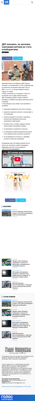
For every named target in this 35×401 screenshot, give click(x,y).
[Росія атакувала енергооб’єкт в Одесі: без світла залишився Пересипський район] (6, 212)
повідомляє (8, 89)
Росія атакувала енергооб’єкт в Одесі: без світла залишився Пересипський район (22, 213)
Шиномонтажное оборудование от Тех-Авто (16, 386)
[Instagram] (22, 2)
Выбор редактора (16, 270)
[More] (25, 58)
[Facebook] (20, 2)
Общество (5, 52)
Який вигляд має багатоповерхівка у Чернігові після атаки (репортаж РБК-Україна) (22, 285)
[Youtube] (28, 2)
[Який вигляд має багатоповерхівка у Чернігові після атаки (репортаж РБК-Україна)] (6, 284)
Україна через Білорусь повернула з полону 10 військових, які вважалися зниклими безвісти (21, 263)
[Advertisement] (17, 23)
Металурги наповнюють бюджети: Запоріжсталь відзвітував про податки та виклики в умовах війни (21, 274)
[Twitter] (25, 2)
